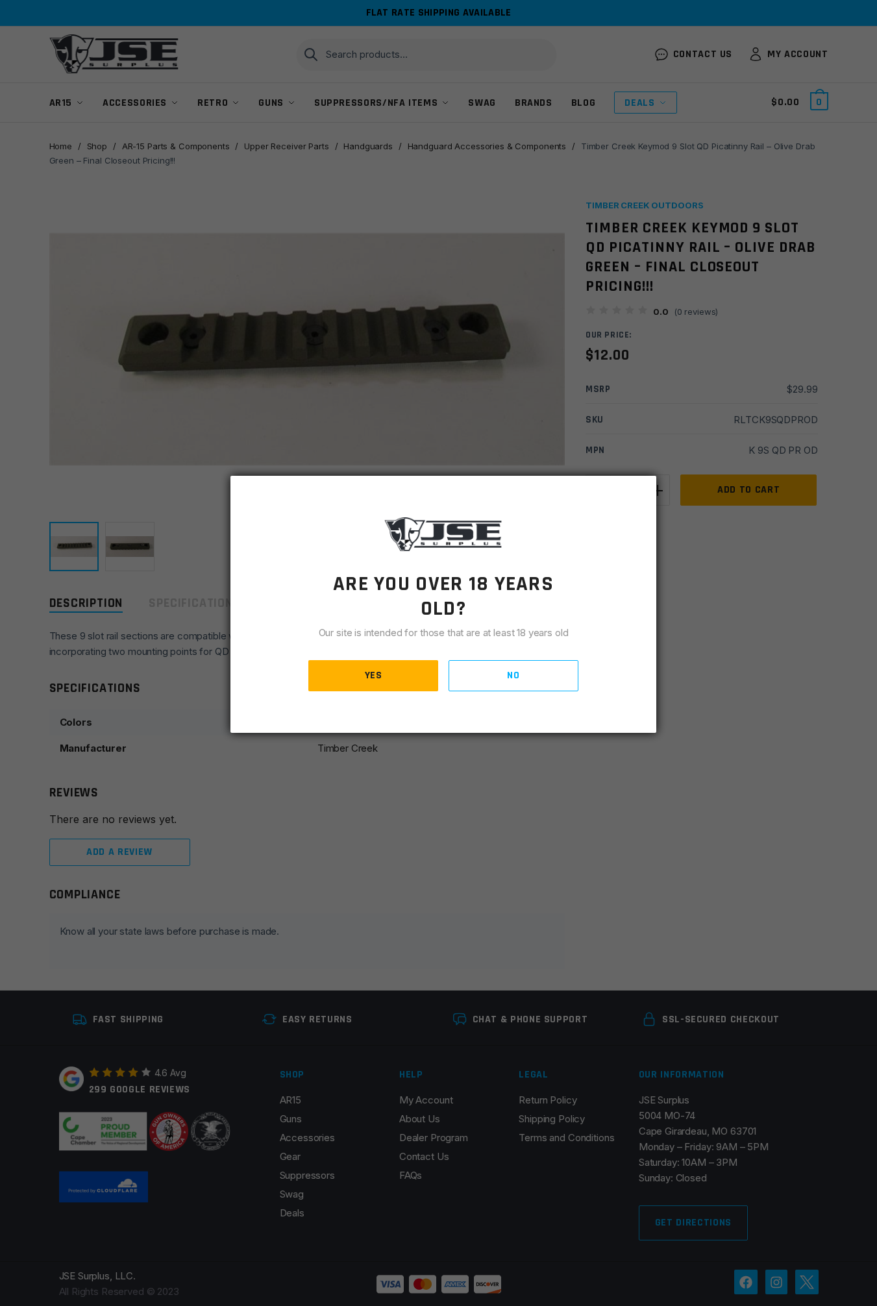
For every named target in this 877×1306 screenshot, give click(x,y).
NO (513, 675)
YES (373, 675)
